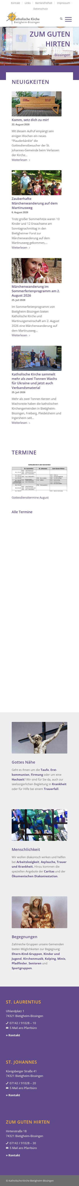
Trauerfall (51, 789)
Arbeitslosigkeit (27, 862)
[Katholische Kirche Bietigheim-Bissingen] (33, 19)
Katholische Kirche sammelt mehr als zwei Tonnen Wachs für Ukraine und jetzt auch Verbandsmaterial (34, 381)
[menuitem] (15, 3)
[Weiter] (75, 39)
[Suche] (61, 19)
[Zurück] (3, 39)
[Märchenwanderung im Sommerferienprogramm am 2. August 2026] (37, 270)
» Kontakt (13, 1035)
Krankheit (59, 784)
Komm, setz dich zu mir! (30, 120)
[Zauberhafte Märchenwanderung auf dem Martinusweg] (37, 182)
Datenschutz (40, 8)
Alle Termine (22, 512)
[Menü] (68, 19)
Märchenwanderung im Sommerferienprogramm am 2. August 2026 (36, 291)
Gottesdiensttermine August (30, 497)
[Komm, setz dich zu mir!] (37, 103)
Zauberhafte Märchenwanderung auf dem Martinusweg (35, 203)
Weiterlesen (19, 160)
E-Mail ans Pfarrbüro (23, 1028)
